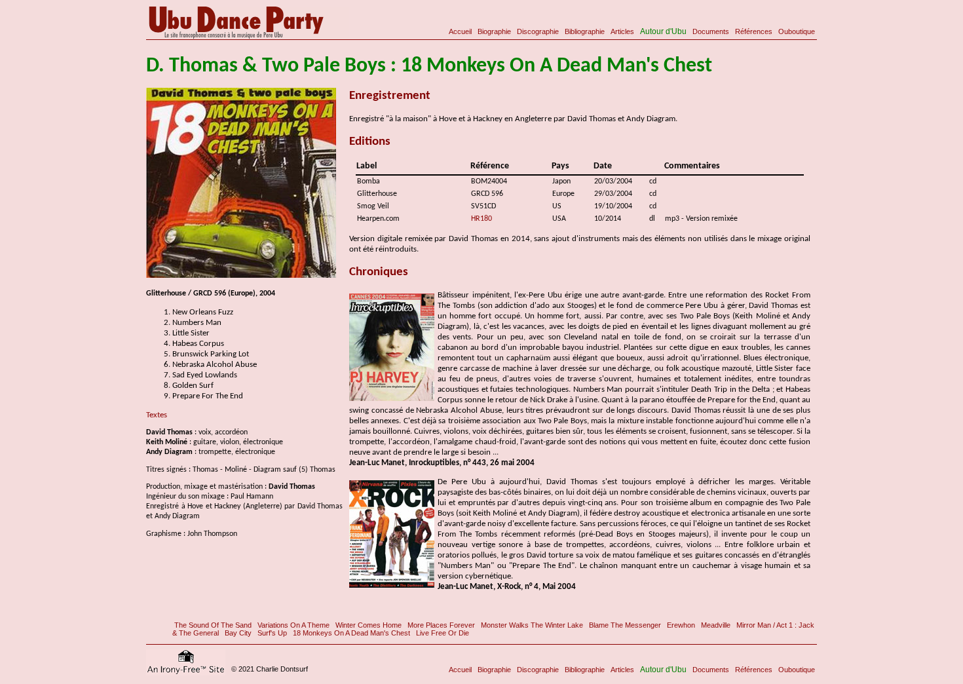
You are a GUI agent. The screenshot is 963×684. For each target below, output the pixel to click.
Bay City (238, 633)
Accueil (460, 31)
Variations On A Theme (293, 625)
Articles (622, 31)
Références (753, 31)
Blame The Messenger (625, 625)
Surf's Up (272, 633)
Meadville (715, 625)
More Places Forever (441, 625)
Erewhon (681, 625)
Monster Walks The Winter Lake (532, 625)
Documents (710, 31)
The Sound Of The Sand (213, 625)
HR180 (481, 219)
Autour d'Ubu (663, 31)
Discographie (538, 31)
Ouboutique (796, 31)
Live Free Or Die (442, 633)
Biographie (494, 31)
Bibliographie (585, 31)
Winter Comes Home (368, 625)
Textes (156, 415)
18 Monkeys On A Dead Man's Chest (351, 633)
